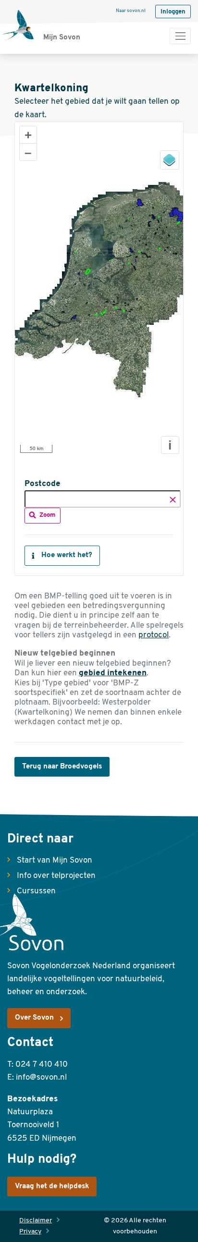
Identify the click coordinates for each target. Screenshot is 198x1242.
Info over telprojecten (56, 876)
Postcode (43, 484)
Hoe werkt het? (66, 555)
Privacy (30, 1231)
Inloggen (173, 12)
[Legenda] (170, 160)
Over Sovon (34, 1018)
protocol (153, 635)
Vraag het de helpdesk (52, 1186)
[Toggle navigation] (180, 36)
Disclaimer (35, 1220)
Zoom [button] (47, 515)
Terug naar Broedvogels (62, 766)
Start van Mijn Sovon (54, 860)
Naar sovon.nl (131, 10)
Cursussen (36, 891)
